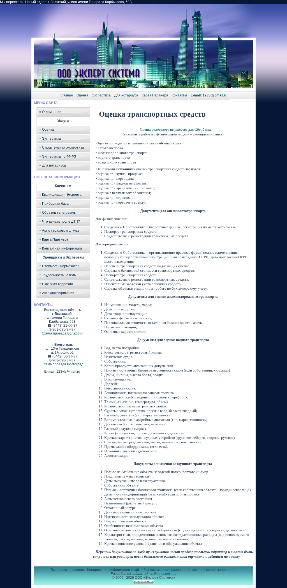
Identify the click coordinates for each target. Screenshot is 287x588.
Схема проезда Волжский (62, 333)
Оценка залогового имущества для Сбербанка (176, 129)
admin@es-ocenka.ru (160, 574)
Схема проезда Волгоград (62, 364)
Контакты (179, 95)
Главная (66, 95)
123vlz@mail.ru (68, 371)
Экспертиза (101, 95)
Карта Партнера (155, 95)
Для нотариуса (126, 95)
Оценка (82, 95)
